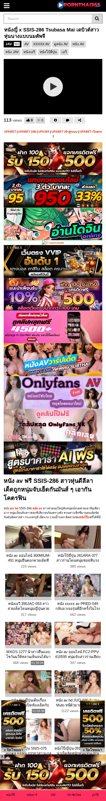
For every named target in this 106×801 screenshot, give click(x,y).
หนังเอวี (29, 52)
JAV (12, 44)
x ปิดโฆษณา (13, 750)
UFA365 (43, 131)
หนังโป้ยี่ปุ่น (48, 52)
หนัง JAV (12, 52)
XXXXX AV (41, 44)
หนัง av (37, 508)
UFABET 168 (27, 131)
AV (26, 44)
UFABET (10, 131)
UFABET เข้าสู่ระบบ (64, 131)
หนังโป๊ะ (84, 517)
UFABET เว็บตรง (91, 131)
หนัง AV (78, 44)
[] (97, 19)
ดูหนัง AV (61, 44)
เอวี (64, 52)
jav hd (14, 508)
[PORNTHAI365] (79, 4)
